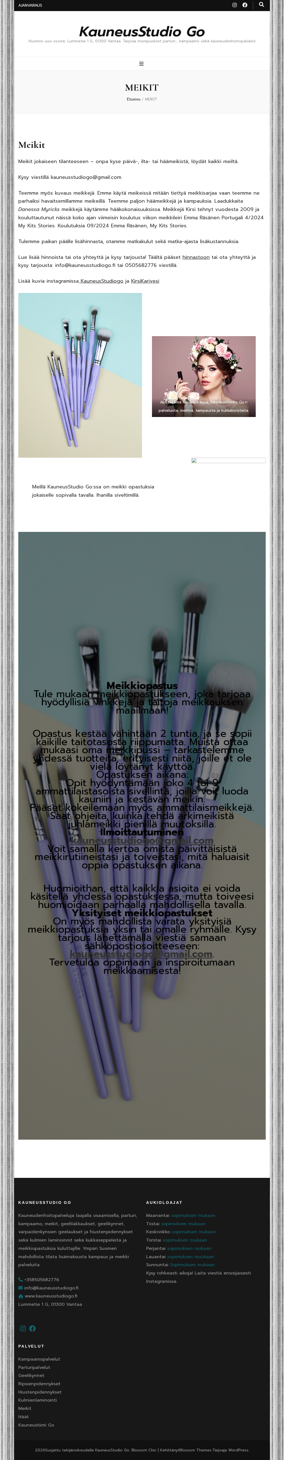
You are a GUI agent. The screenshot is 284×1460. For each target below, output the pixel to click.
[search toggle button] (261, 4)
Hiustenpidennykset (40, 1392)
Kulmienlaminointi (37, 1400)
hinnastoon (196, 257)
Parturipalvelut (34, 1367)
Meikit (24, 1408)
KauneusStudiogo (101, 281)
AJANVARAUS (30, 5)
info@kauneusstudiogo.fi (50, 1288)
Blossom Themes (195, 1450)
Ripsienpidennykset (39, 1384)
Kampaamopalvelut (39, 1359)
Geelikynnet (31, 1375)
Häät (23, 1416)
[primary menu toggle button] (142, 63)
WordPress (238, 1450)
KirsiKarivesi (145, 281)
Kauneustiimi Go (36, 1425)
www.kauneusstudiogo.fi (51, 1296)
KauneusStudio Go (142, 31)
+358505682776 (41, 1279)
